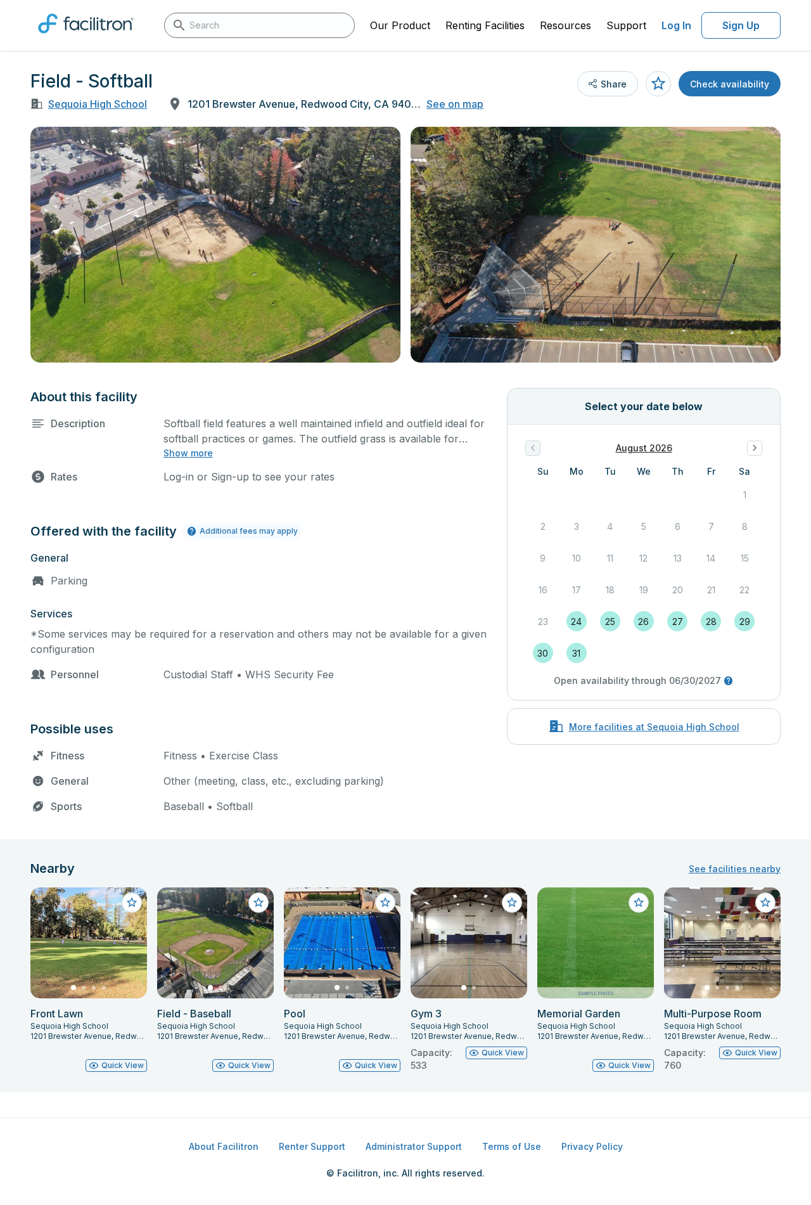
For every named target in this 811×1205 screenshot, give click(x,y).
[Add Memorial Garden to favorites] (639, 902)
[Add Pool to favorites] (385, 902)
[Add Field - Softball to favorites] (658, 83)
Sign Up (741, 25)
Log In (676, 25)
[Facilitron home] (85, 37)
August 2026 (644, 447)
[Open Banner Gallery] (215, 245)
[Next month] (754, 448)
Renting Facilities (485, 25)
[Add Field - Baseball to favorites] (258, 902)
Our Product (400, 25)
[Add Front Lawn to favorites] (132, 902)
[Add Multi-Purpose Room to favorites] (765, 902)
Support (626, 25)
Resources (565, 25)
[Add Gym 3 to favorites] (512, 902)
